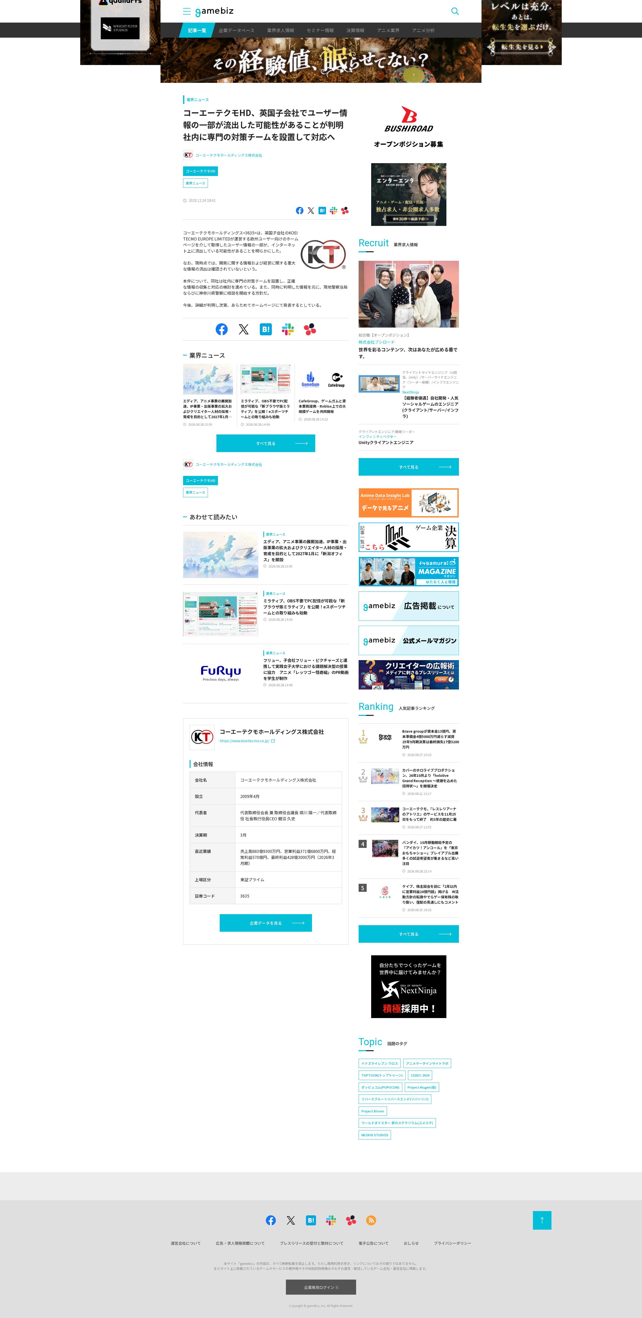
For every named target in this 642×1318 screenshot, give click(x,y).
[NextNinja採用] (408, 986)
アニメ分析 (423, 30)
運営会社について (186, 1243)
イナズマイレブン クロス (379, 1063)
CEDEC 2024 (420, 1075)
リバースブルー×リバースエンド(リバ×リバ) (395, 1099)
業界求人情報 (280, 30)
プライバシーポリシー (452, 1243)
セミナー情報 (320, 30)
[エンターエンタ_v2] (408, 194)
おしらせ (411, 1243)
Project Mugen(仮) (422, 1087)
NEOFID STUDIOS (374, 1135)
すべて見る (266, 443)
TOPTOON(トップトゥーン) (382, 1075)
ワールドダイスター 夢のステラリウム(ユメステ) (397, 1122)
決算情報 (355, 30)
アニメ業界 (388, 30)
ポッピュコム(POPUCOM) (380, 1087)
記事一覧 (197, 30)
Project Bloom (372, 1111)
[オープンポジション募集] (408, 126)
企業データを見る (266, 923)
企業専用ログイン (319, 1287)
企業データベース (237, 30)
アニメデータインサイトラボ (427, 1063)
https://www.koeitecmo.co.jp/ (244, 740)
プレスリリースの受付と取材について (312, 1243)
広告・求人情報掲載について (240, 1243)
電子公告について (374, 1243)
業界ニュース (198, 99)
